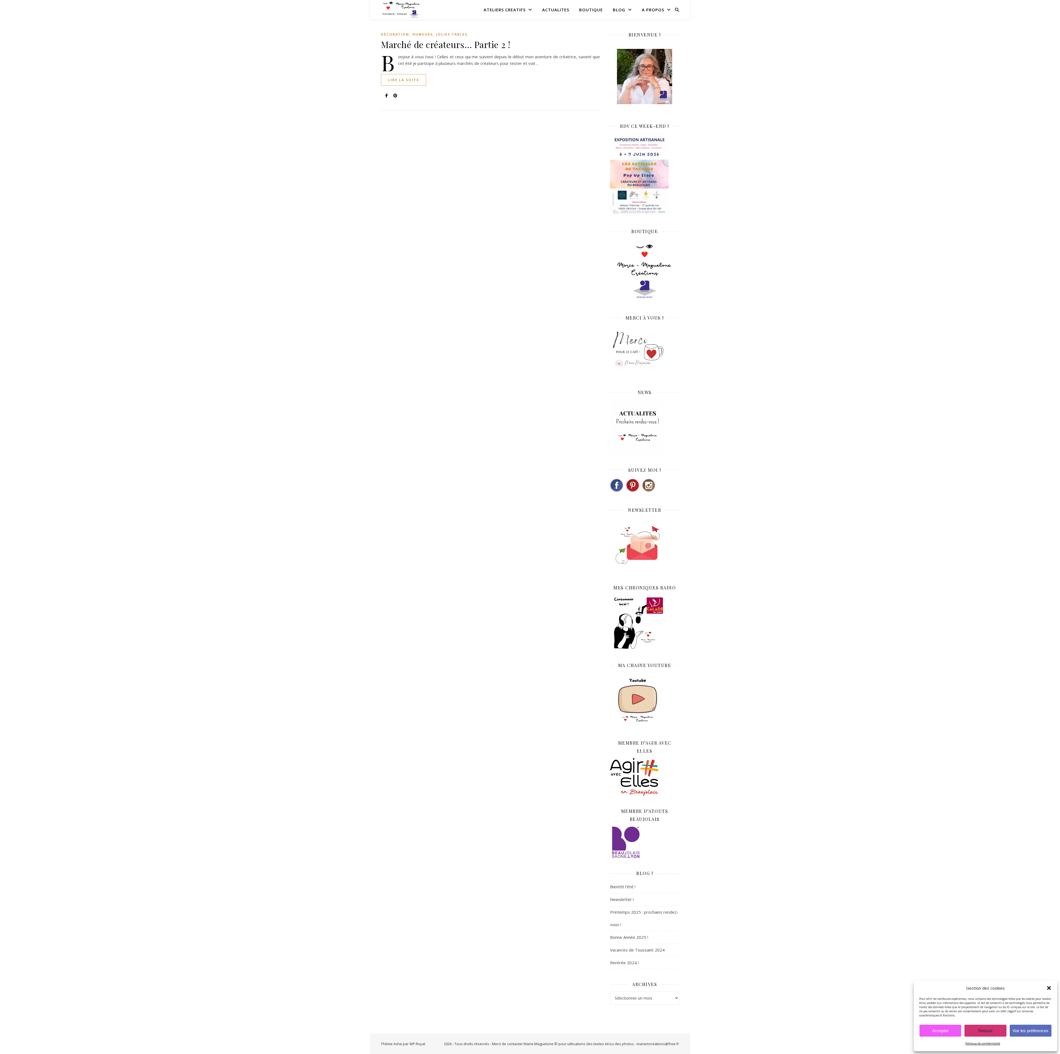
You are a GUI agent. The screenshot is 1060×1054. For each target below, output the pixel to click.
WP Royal (417, 1043)
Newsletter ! (622, 899)
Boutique (591, 9)
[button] (1049, 988)
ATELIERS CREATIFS (505, 9)
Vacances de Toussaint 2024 (637, 950)
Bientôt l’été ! (622, 886)
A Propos (653, 9)
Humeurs (422, 34)
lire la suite (403, 79)
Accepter (940, 1030)
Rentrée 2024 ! (624, 962)
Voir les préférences (1030, 1030)
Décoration (395, 34)
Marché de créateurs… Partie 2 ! (445, 44)
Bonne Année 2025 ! (629, 937)
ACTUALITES (555, 9)
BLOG (619, 9)
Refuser (985, 1030)
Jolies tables (451, 34)
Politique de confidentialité (982, 1043)
